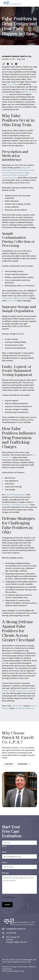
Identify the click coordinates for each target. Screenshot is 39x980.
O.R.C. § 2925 (12, 84)
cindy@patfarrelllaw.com (24, 708)
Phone (4, 862)
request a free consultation (25, 691)
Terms (13, 897)
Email (4, 852)
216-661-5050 (11, 933)
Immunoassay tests (9, 178)
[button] (35, 3)
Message (5, 873)
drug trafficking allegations (15, 495)
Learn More (9, 764)
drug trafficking (23, 298)
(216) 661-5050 (7, 691)
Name (4, 846)
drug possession (8, 298)
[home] (12, 3)
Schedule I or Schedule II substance (15, 505)
